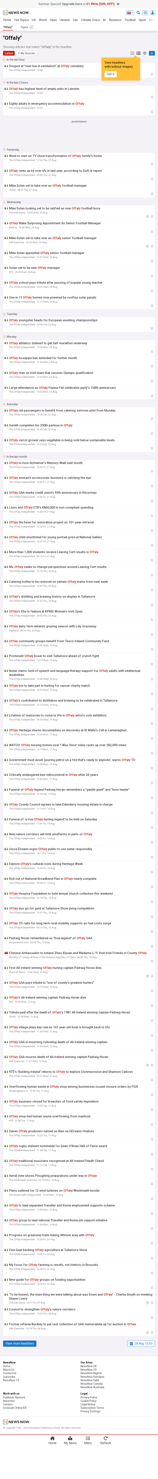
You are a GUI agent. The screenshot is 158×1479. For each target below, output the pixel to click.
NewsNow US (89, 1369)
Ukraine (65, 20)
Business (115, 20)
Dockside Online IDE (15, 1407)
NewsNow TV (11, 1380)
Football (130, 20)
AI (104, 20)
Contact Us (9, 1373)
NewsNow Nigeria (91, 1373)
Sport (142, 20)
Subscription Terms (92, 1407)
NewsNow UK (89, 1366)
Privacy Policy (89, 1397)
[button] (26, 53)
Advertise (9, 1400)
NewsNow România (92, 1376)
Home (7, 20)
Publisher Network (14, 1397)
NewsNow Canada (92, 1383)
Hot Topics (21, 20)
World (43, 20)
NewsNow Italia (90, 1380)
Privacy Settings (90, 1411)
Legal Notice (88, 1404)
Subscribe (9, 1376)
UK (34, 20)
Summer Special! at (76, 4)
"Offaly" (8, 27)
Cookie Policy (89, 1400)
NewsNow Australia (92, 1387)
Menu (88, 1443)
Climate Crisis (90, 20)
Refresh (105, 1443)
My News (70, 1443)
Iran (75, 20)
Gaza (53, 20)
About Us (8, 1369)
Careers (8, 1404)
